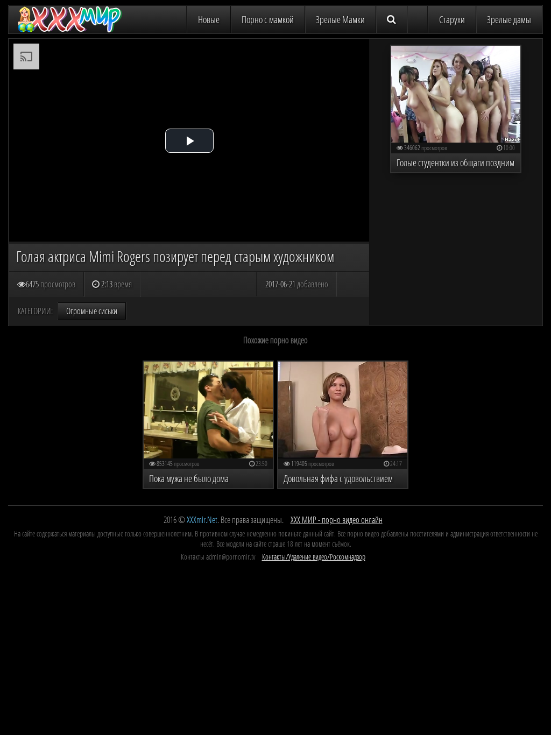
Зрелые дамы (509, 19)
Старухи (452, 19)
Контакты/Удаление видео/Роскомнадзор (313, 557)
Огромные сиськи (91, 311)
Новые (209, 19)
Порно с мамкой (268, 19)
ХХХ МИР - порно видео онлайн (337, 520)
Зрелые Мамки (340, 19)
